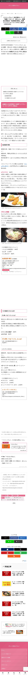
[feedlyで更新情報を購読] (20, 552)
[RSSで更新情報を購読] (14, 556)
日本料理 (15, 495)
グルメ (10, 495)
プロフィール (4, 664)
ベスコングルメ (22, 495)
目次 (12, 88)
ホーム (2, 650)
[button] (18, 32)
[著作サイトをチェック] (7, 549)
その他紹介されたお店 (10, 98)
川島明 (10, 499)
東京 (3, 497)
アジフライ (5, 499)
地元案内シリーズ (10, 497)
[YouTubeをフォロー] (7, 552)
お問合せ (3, 668)
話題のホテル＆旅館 (5, 657)
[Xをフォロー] (20, 549)
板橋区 (14, 499)
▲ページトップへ (23, 466)
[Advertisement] (14, 70)
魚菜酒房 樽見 (8, 95)
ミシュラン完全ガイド (6, 653)
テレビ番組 (5, 495)
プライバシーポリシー (6, 661)
